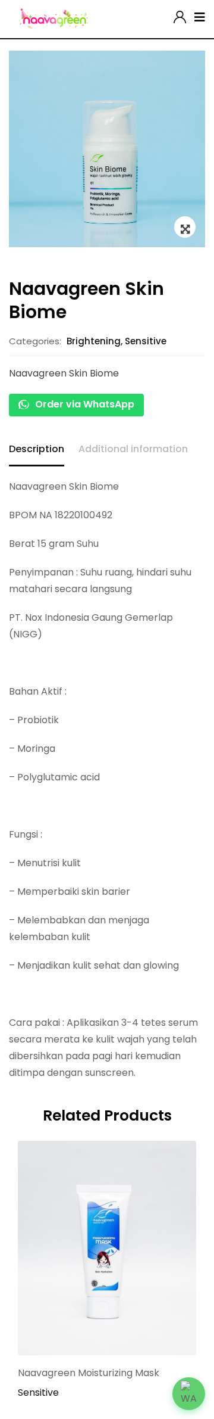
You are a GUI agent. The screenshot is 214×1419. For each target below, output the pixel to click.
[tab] (36, 450)
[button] (188, 1393)
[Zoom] (185, 227)
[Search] (165, 14)
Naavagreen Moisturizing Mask (88, 1373)
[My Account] (180, 14)
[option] (107, 149)
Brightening (94, 341)
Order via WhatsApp (83, 404)
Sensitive (145, 341)
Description (36, 449)
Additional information (133, 449)
